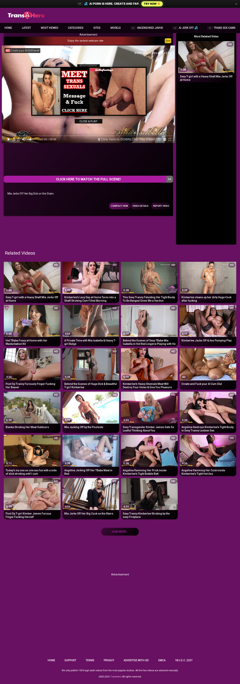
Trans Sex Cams (222, 27)
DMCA (162, 660)
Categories (75, 27)
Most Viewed (49, 27)
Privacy (109, 660)
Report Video (161, 206)
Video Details (140, 206)
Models (115, 27)
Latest (26, 27)
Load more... (120, 531)
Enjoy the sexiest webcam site (85, 40)
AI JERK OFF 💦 (186, 27)
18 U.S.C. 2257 (183, 660)
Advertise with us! (136, 660)
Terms (90, 660)
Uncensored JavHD (147, 27)
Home (8, 27)
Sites (96, 27)
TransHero (115, 676)
